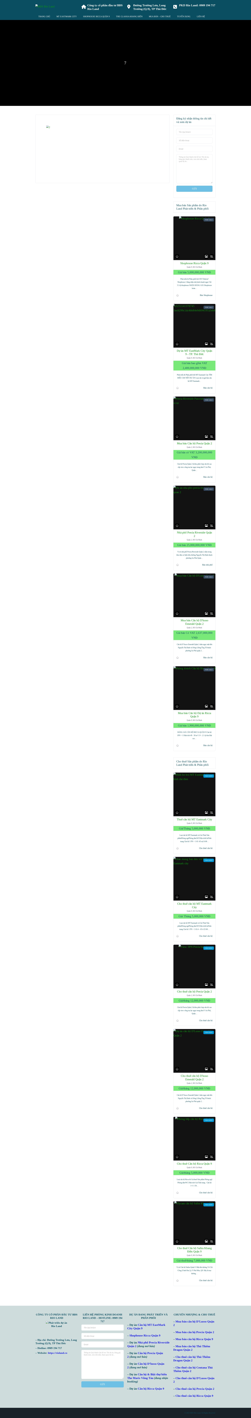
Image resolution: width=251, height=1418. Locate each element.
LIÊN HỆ (201, 16)
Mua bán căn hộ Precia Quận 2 (194, 1332)
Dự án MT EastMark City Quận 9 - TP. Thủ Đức (194, 352)
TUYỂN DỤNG (183, 16)
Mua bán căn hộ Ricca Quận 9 (194, 1339)
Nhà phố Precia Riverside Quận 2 (194, 534)
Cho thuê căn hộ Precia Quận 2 (194, 991)
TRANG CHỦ (44, 16)
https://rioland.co (57, 1352)
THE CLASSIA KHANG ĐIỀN (129, 16)
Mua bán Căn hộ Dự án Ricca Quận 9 (194, 715)
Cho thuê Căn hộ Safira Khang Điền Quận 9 (194, 1250)
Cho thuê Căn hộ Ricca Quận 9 (194, 1163)
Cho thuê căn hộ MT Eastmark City (194, 905)
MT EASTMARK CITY (67, 16)
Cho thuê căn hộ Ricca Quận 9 (194, 1395)
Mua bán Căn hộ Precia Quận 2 (194, 443)
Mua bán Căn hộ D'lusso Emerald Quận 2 (194, 622)
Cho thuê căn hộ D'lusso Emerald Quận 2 (194, 1077)
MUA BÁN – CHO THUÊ (160, 16)
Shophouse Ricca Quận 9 (194, 263)
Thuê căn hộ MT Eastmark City (194, 819)
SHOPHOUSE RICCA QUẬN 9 (96, 16)
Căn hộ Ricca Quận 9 (151, 1388)
